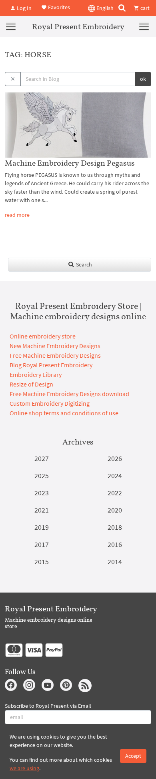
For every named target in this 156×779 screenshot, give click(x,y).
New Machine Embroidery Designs (55, 346)
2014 (115, 561)
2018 (115, 527)
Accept (133, 755)
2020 (115, 510)
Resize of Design (31, 384)
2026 (115, 458)
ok (143, 78)
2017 (41, 544)
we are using (24, 768)
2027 (41, 458)
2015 (41, 561)
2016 (115, 544)
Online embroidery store (43, 336)
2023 (41, 492)
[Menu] (11, 26)
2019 (41, 527)
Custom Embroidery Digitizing (50, 403)
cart (144, 8)
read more (17, 214)
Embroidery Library (36, 374)
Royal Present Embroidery (78, 26)
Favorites (58, 7)
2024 (115, 475)
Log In (24, 8)
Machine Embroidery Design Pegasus (70, 163)
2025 (41, 475)
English (104, 8)
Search (83, 264)
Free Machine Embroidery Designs (55, 355)
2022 (115, 492)
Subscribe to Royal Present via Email (48, 705)
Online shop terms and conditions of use (64, 413)
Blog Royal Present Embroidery (51, 365)
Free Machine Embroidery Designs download (69, 394)
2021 (41, 510)
